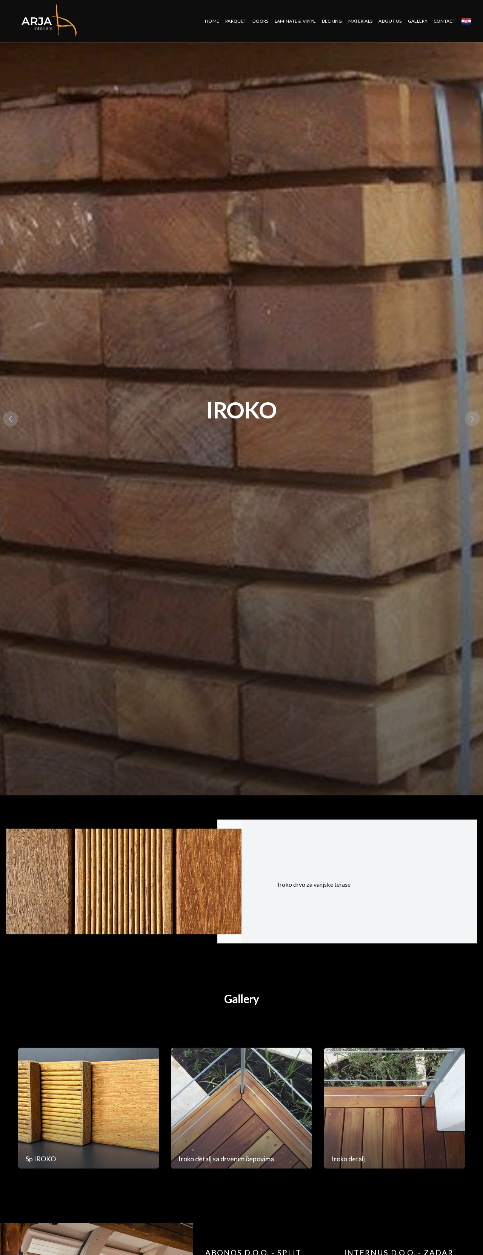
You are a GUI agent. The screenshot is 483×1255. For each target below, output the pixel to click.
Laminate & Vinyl (295, 21)
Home (212, 21)
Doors (260, 21)
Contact (444, 21)
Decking (332, 21)
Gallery (418, 21)
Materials (360, 21)
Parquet (235, 21)
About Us (389, 21)
